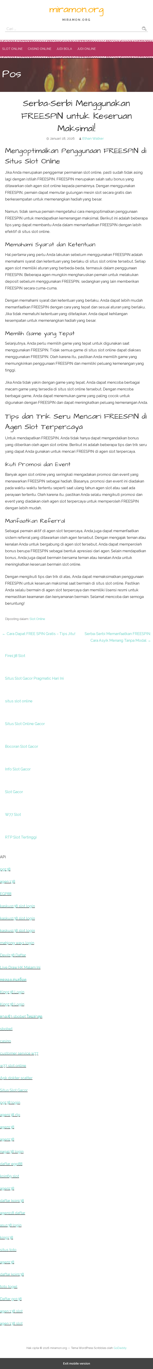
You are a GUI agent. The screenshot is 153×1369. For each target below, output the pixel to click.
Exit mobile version (76, 1363)
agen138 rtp (10, 1114)
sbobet (6, 1029)
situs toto (8, 1250)
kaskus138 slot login (17, 906)
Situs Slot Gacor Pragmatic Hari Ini (34, 678)
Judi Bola (64, 49)
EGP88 (5, 894)
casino (5, 1041)
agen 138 (7, 881)
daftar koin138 (12, 1200)
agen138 (7, 1127)
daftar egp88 (11, 1164)
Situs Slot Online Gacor (25, 724)
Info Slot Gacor (18, 769)
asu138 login (10, 1225)
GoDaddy (120, 1348)
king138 (6, 1237)
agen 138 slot (11, 1311)
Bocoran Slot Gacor (21, 746)
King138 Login (12, 992)
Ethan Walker (93, 138)
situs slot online (18, 701)
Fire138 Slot (15, 655)
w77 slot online (13, 1065)
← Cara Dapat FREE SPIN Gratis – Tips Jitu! (38, 633)
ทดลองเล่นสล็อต (13, 979)
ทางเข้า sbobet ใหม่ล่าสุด (21, 1016)
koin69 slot (9, 1176)
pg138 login (10, 1102)
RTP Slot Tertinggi (21, 837)
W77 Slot (13, 814)
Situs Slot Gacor (14, 1090)
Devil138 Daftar (13, 955)
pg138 (5, 869)
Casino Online (39, 49)
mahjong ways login (17, 943)
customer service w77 (19, 1053)
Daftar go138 (11, 1299)
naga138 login (12, 1151)
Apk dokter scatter (16, 1078)
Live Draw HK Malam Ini (20, 967)
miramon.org (76, 9)
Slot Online (12, 49)
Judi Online (86, 49)
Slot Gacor (14, 792)
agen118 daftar (12, 1213)
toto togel (8, 1286)
